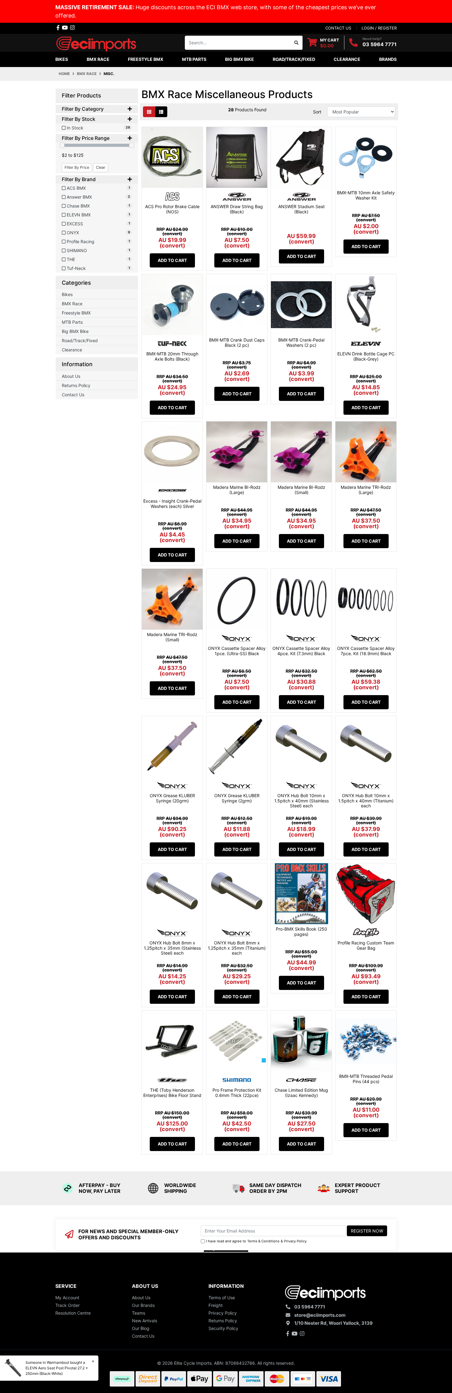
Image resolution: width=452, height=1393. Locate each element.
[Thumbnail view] (149, 111)
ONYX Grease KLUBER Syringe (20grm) (172, 798)
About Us (71, 376)
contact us (338, 28)
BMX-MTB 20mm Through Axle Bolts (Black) (172, 356)
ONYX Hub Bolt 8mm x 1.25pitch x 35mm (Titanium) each (237, 948)
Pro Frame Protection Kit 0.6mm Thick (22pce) (236, 1092)
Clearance (72, 349)
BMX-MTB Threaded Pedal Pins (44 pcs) (366, 1079)
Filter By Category (83, 109)
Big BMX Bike (75, 331)
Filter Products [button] (81, 95)
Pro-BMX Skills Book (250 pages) (301, 931)
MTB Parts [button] (194, 59)
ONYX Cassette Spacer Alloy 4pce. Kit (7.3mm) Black (301, 651)
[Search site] (297, 43)
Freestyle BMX (76, 312)
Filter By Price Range (85, 138)
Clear (100, 167)
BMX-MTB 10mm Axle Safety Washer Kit (366, 195)
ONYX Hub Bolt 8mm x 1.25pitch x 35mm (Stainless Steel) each (172, 948)
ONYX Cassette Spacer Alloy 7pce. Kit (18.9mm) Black (366, 651)
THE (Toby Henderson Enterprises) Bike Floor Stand (172, 1092)
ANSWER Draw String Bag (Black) (237, 209)
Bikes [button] (61, 59)
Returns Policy (76, 385)
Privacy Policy (295, 1241)
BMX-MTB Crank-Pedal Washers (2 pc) (301, 342)
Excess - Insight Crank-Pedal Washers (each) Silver (172, 503)
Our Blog (140, 1328)
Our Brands (143, 1305)
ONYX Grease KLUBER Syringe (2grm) (237, 798)
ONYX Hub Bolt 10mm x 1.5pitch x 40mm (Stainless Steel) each (301, 801)
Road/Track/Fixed (80, 340)
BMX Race (72, 303)
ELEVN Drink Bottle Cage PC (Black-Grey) (366, 356)
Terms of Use (221, 1297)
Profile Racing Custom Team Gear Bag (366, 945)
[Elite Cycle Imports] (96, 42)
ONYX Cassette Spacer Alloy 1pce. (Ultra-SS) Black (237, 651)
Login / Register (379, 28)
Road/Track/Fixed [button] (294, 59)
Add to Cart (172, 260)
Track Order (67, 1305)
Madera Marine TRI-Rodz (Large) (366, 490)
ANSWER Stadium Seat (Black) (301, 209)
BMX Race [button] (98, 59)
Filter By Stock (78, 119)
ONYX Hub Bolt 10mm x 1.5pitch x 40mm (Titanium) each (366, 801)
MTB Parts (72, 322)
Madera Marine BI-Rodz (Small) (301, 490)
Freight (215, 1305)
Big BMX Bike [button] (239, 59)
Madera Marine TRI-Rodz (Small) (172, 637)
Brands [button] (388, 59)
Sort (317, 111)
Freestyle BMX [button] (145, 59)
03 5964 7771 (380, 44)
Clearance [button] (347, 59)
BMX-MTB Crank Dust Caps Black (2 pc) (236, 342)
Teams (138, 1313)
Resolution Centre (73, 1313)
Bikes (67, 294)
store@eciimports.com (320, 1315)
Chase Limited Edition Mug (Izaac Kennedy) (301, 1092)
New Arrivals (144, 1320)
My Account (67, 1297)
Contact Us (73, 394)
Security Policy (223, 1328)
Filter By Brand (79, 179)
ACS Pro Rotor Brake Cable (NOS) (172, 209)
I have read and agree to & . (256, 1241)
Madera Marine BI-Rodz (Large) (237, 490)
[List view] (161, 111)
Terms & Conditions (263, 1241)
